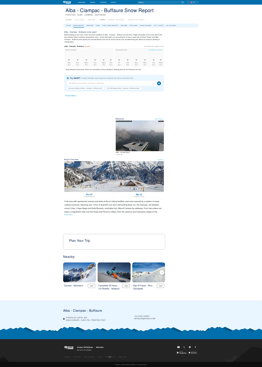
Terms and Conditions (89, 357)
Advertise (100, 347)
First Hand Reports (110, 25)
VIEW (91, 286)
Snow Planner (145, 25)
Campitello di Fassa (136, 19)
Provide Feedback (70, 96)
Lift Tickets (159, 25)
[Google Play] (181, 352)
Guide (68, 25)
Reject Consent (123, 357)
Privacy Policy (77, 357)
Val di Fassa (79, 19)
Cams (98, 25)
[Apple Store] (193, 352)
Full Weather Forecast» (156, 50)
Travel (93, 2)
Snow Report (78, 25)
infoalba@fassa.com (144, 318)
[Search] (182, 2)
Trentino (91, 19)
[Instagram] (190, 347)
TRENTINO (71, 15)
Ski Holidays (171, 25)
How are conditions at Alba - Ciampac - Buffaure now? (85, 88)
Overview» (161, 159)
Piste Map (133, 25)
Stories (103, 2)
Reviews (124, 25)
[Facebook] (195, 347)
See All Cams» (159, 119)
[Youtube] (178, 347)
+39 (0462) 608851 (142, 316)
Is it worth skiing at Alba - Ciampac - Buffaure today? (123, 88)
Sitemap (100, 357)
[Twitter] (184, 347)
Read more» (68, 214)
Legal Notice (67, 357)
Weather (81, 2)
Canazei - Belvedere (116, 19)
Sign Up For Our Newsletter (84, 350)
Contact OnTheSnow (85, 347)
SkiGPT (113, 2)
